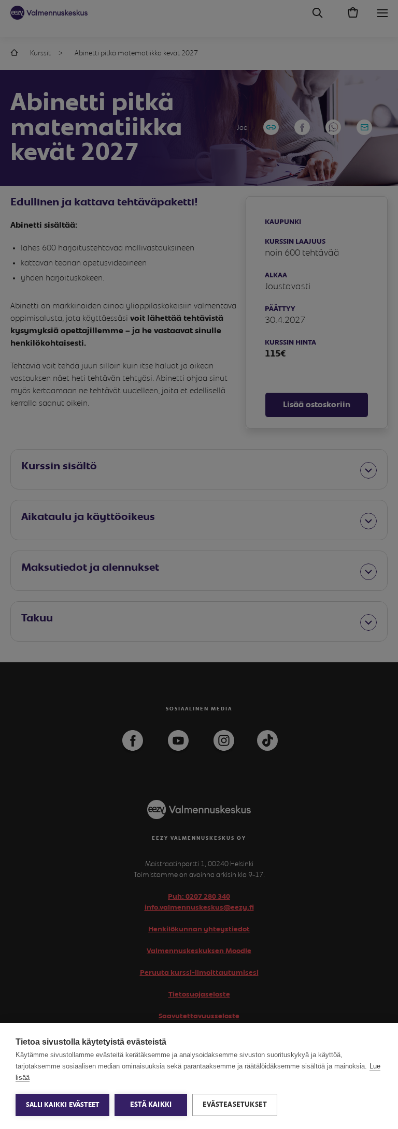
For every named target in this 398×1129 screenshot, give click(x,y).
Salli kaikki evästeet (62, 1105)
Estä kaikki (151, 1104)
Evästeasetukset (235, 1104)
